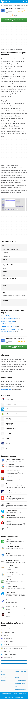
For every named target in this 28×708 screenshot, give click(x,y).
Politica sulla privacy (20, 680)
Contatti (3, 674)
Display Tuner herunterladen (9, 318)
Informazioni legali (20, 683)
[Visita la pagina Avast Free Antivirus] (14, 16)
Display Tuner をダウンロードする (10, 329)
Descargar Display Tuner (8, 331)
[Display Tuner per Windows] (3, 10)
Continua (14, 662)
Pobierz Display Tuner (7, 315)
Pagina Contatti (6, 389)
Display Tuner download (8, 321)
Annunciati (4, 677)
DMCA (16, 686)
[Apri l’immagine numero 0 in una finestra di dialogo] (13, 204)
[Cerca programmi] (23, 1)
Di (9, 11)
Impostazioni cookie (20, 689)
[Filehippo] (5, 1)
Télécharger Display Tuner (8, 326)
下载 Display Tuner (6, 323)
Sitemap (3, 680)
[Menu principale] (26, 1)
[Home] (1, 5)
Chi (2, 671)
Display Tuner (15, 8)
